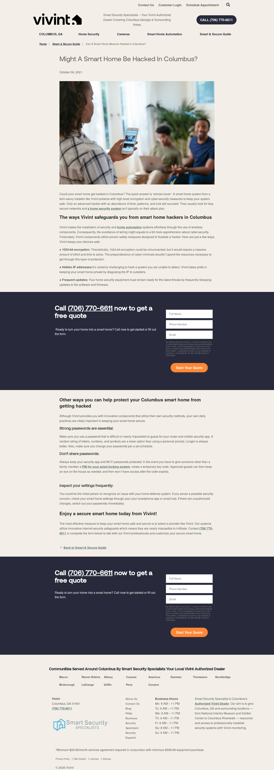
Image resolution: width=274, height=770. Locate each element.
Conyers (153, 684)
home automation (129, 227)
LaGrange (87, 684)
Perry (129, 684)
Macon (63, 677)
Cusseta (131, 677)
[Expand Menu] (101, 34)
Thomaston (200, 677)
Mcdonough (67, 684)
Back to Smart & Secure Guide (85, 547)
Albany (108, 677)
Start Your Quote (189, 367)
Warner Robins (90, 677)
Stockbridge (223, 677)
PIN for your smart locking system (106, 466)
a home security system (104, 208)
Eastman (176, 677)
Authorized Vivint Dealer (212, 703)
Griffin (108, 684)
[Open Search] (228, 5)
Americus (154, 677)
